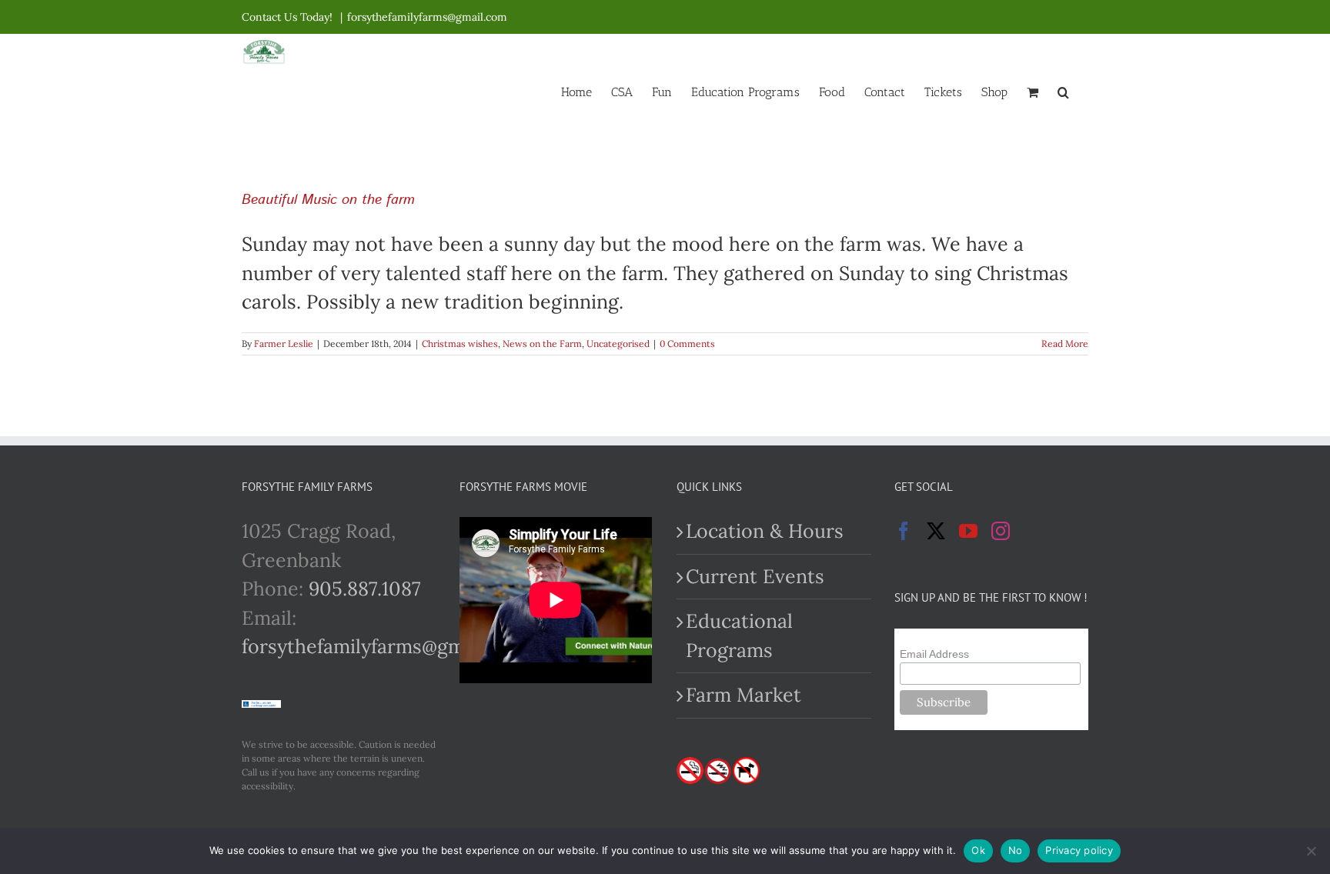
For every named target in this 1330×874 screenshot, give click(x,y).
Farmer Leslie (283, 343)
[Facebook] (903, 531)
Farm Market (743, 694)
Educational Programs (739, 635)
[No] (1310, 851)
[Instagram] (1000, 531)
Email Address (934, 654)
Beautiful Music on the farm (328, 200)
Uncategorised (618, 343)
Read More (1064, 343)
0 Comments (687, 343)
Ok (978, 850)
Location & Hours (765, 531)
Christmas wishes (460, 343)
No (1015, 850)
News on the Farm (542, 343)
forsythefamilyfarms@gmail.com (427, 17)
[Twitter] (936, 531)
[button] (1063, 91)
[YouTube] (968, 531)
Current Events (755, 576)
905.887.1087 (365, 588)
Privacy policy (1079, 850)
